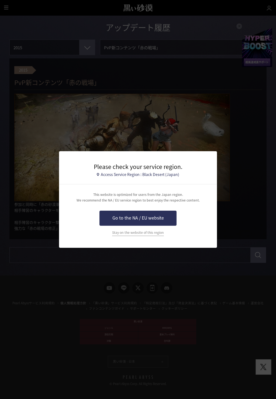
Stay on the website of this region (138, 232)
